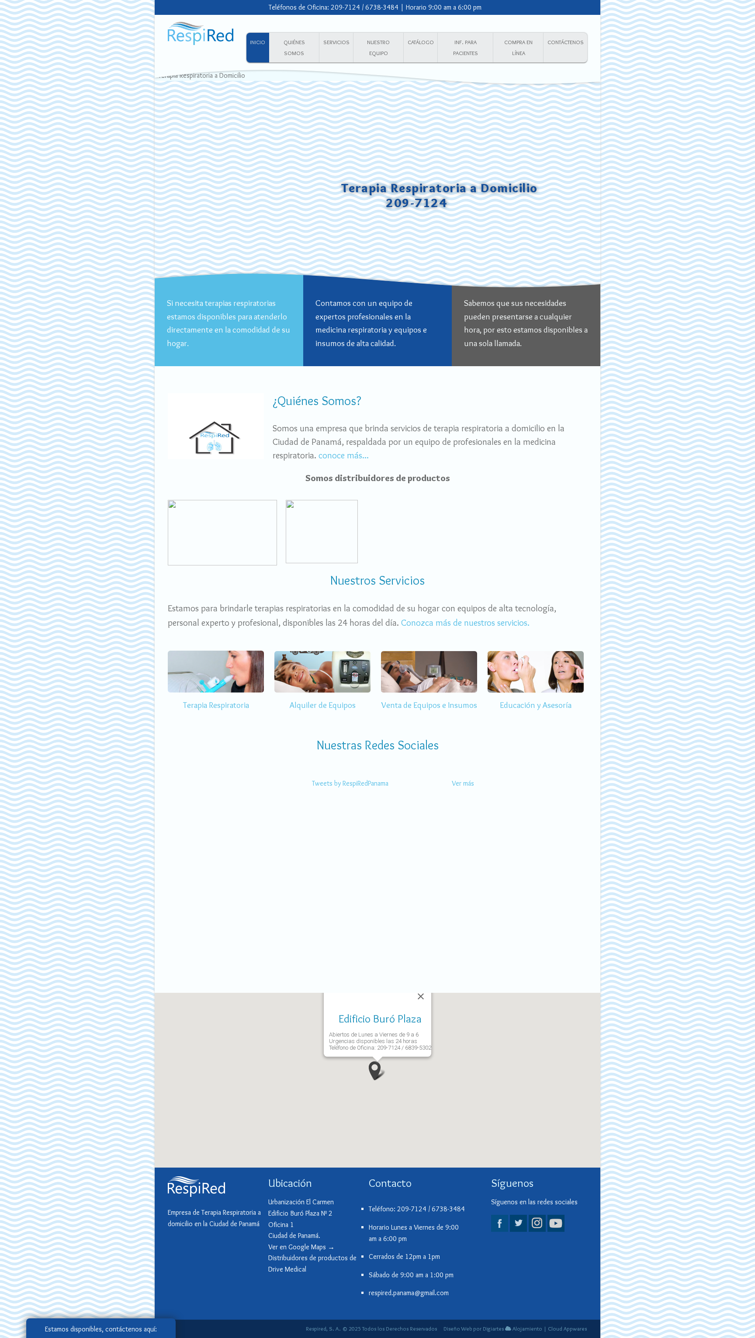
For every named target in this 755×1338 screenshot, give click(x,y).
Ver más (463, 783)
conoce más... (344, 455)
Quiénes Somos (294, 48)
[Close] (420, 996)
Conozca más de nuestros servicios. (465, 622)
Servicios (336, 42)
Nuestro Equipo (378, 48)
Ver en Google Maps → (301, 1247)
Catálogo (421, 42)
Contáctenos (565, 42)
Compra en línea (518, 48)
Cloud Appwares (567, 1328)
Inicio (257, 42)
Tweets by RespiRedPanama (350, 783)
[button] (377, 1070)
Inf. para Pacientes (465, 48)
